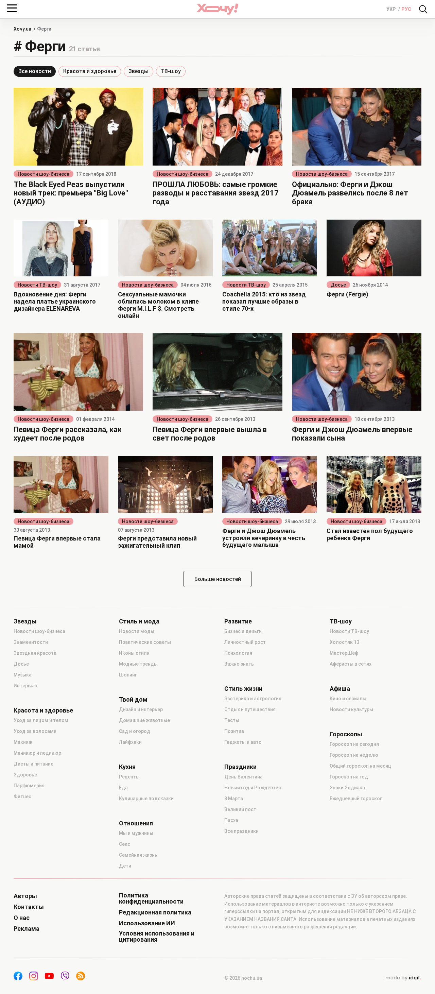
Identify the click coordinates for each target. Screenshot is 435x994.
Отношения (136, 823)
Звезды (138, 71)
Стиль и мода (139, 621)
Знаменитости (31, 642)
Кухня (127, 767)
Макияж (23, 742)
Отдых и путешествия (250, 709)
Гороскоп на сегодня (354, 744)
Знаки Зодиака (347, 787)
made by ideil (403, 978)
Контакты (29, 907)
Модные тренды (138, 664)
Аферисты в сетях (350, 664)
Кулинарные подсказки (146, 798)
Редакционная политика (155, 912)
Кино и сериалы (348, 698)
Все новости (34, 71)
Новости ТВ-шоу (37, 285)
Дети (125, 866)
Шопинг (128, 675)
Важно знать (239, 664)
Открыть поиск (423, 9)
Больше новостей (217, 579)
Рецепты (129, 776)
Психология (238, 653)
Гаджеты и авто (243, 742)
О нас (22, 918)
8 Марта (233, 798)
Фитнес (22, 796)
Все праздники (241, 831)
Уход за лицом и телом (41, 720)
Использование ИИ (147, 923)
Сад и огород (134, 731)
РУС (406, 9)
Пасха (231, 820)
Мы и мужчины (136, 833)
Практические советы (145, 642)
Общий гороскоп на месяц (360, 766)
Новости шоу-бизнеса (43, 174)
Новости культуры (351, 709)
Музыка (23, 675)
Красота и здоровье (89, 71)
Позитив (234, 731)
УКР (391, 9)
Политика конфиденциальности (151, 898)
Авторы (25, 896)
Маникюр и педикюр (37, 753)
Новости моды (136, 631)
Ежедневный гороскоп (356, 798)
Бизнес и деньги (243, 631)
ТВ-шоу (171, 71)
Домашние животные (144, 720)
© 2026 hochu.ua (243, 978)
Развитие (238, 621)
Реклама (26, 929)
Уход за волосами (35, 731)
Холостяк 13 (344, 642)
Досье (338, 285)
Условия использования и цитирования (156, 936)
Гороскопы (346, 734)
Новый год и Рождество (252, 787)
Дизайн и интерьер (141, 709)
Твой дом (133, 700)
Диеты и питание (33, 764)
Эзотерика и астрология (252, 698)
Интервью (25, 685)
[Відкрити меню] (12, 8)
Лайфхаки (130, 742)
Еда (123, 787)
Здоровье (25, 774)
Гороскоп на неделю (354, 755)
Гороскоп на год (349, 776)
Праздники (240, 767)
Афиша (340, 689)
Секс (124, 844)
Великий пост (240, 809)
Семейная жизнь (138, 855)
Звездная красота (35, 653)
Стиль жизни (243, 689)
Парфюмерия (29, 785)
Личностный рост (245, 642)
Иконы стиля (134, 653)
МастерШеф (344, 653)
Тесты (231, 720)
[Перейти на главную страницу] (217, 9)
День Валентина (243, 776)
